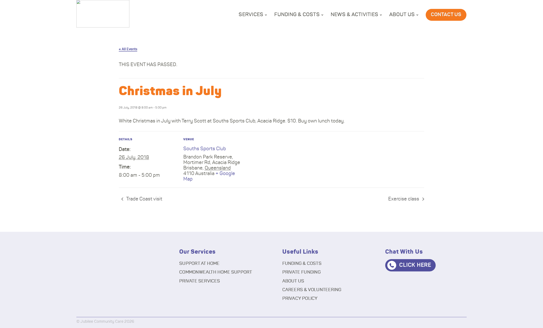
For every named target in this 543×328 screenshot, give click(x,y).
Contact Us (446, 14)
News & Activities (354, 14)
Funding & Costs (297, 14)
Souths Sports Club (204, 148)
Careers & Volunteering (311, 290)
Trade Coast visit (143, 199)
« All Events (128, 49)
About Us (402, 14)
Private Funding (301, 272)
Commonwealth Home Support (215, 272)
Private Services (199, 281)
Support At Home (199, 263)
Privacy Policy (300, 298)
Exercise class (404, 199)
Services (251, 14)
